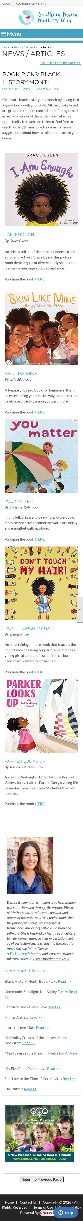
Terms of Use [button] (43, 1207)
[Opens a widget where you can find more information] (65, 1213)
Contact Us (28, 1202)
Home (6, 47)
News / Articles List (26, 47)
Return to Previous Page (42, 1179)
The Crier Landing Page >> (60, 63)
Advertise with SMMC (31, 3)
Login (7, 3)
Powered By (29, 1212)
